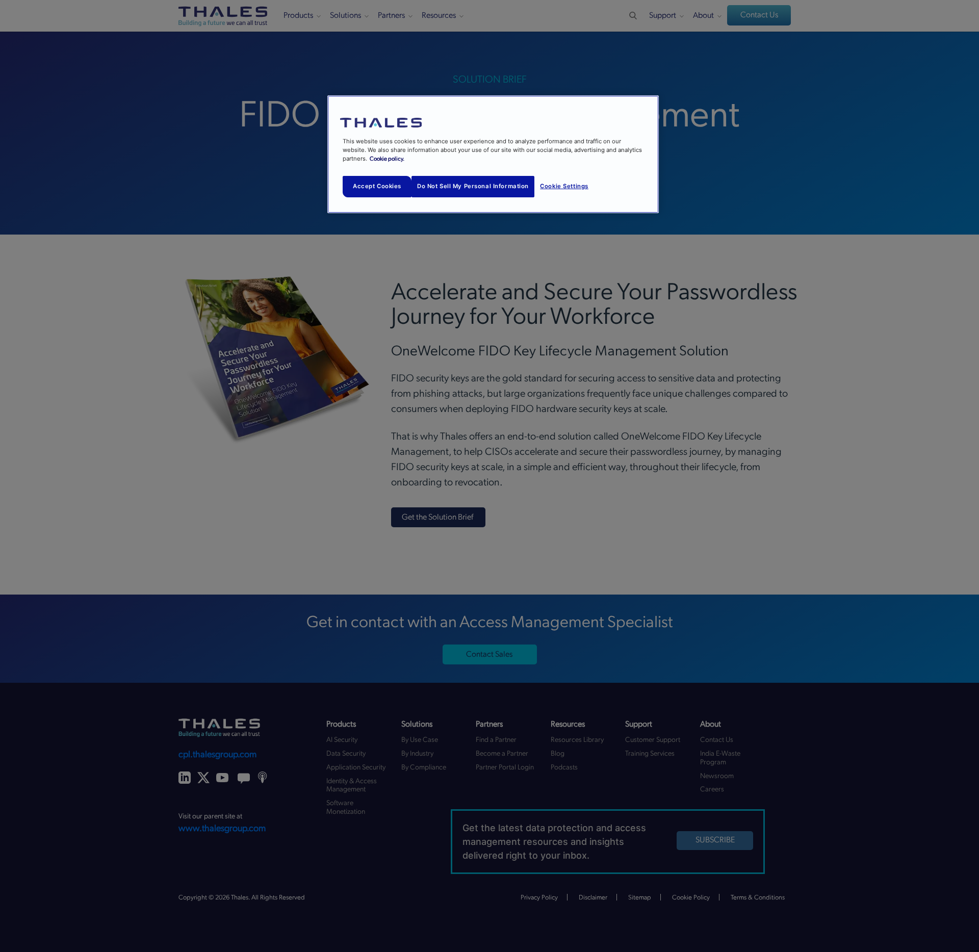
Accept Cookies (377, 186)
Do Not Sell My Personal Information (473, 186)
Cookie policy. (387, 159)
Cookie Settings (564, 186)
